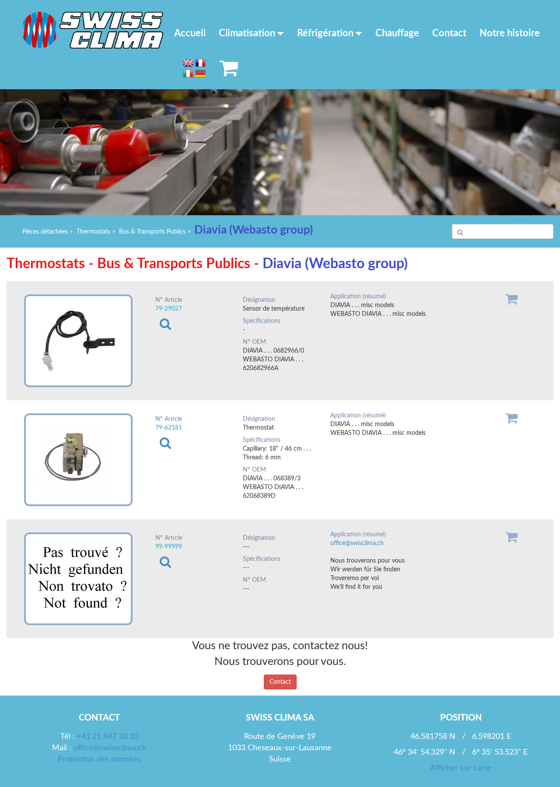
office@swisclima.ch (357, 543)
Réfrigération (325, 33)
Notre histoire (510, 33)
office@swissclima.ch (110, 748)
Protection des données (99, 759)
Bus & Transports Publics (152, 232)
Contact (449, 33)
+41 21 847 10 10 (107, 737)
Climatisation (247, 33)
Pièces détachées (45, 232)
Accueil (190, 33)
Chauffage (397, 33)
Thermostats (93, 232)
